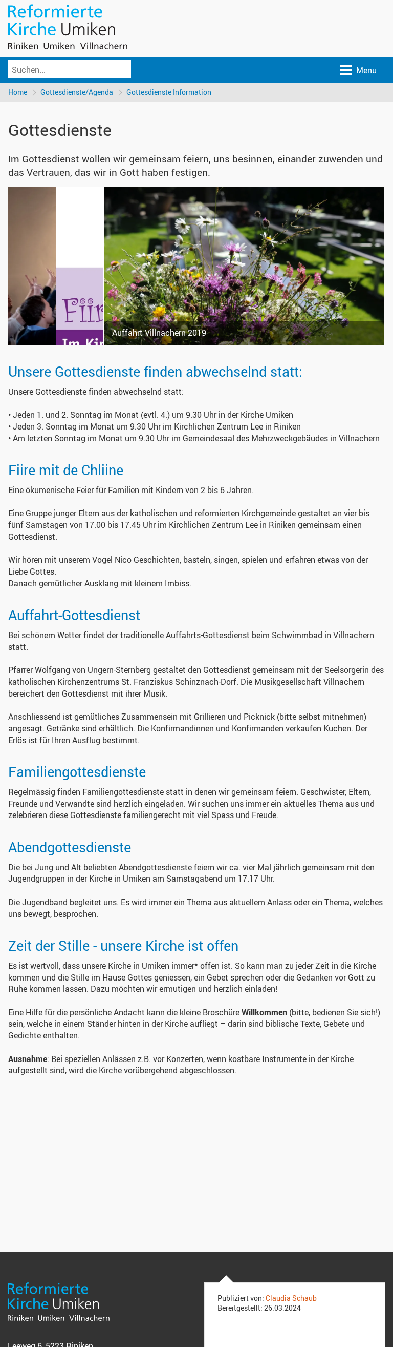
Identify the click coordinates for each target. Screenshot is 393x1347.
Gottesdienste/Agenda (76, 92)
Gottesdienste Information (168, 92)
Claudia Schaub (291, 1298)
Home (17, 92)
